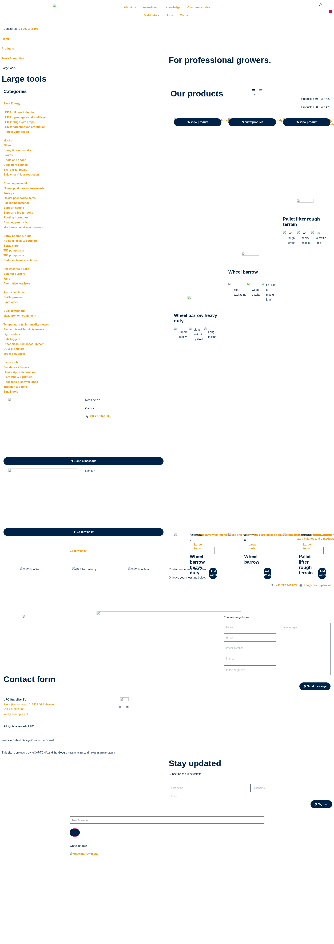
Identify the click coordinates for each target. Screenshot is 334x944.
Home (6, 38)
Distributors (151, 15)
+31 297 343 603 (13, 709)
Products (8, 48)
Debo (16, 740)
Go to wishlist (78, 550)
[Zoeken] (75, 832)
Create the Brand (42, 740)
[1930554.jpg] (167, 854)
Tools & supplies (13, 58)
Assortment (150, 7)
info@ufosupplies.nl (15, 714)
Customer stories (198, 7)
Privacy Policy (75, 752)
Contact (185, 15)
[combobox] (167, 820)
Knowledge (172, 7)
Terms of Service (98, 752)
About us (130, 7)
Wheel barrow (243, 272)
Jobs (169, 15)
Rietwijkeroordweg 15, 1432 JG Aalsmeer (29, 704)
